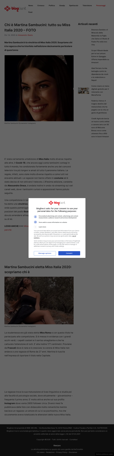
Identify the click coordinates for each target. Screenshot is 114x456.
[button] (57, 226)
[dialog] (57, 228)
